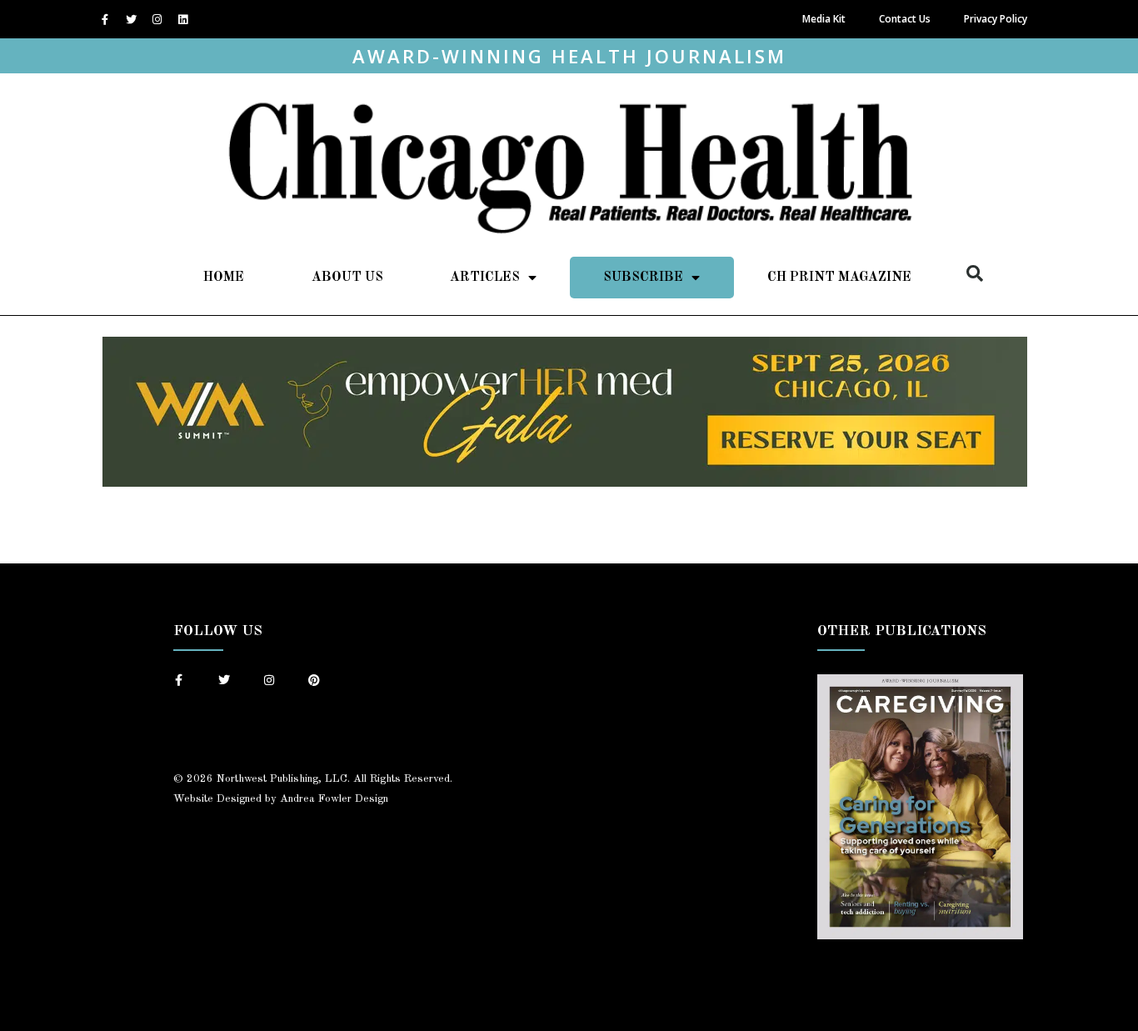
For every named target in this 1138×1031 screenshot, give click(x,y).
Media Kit (824, 19)
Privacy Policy (995, 19)
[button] (974, 273)
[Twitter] (131, 19)
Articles (485, 277)
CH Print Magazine (839, 277)
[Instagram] (156, 19)
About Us (347, 277)
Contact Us (905, 19)
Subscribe (643, 277)
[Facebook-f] (105, 19)
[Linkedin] (182, 19)
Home (223, 277)
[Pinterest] (314, 680)
